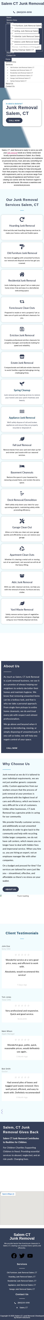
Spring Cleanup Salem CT (23, 50)
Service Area (12, 20)
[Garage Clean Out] (22, 521)
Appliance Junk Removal (22, 418)
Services (10, 23)
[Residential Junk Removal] (22, 274)
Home (9, 17)
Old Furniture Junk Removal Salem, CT (26, 26)
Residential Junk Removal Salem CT (25, 37)
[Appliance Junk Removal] (22, 411)
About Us (10, 52)
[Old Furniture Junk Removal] (22, 246)
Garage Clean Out (22, 527)
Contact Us (11, 55)
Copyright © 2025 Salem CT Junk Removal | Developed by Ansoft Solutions (22, 1317)
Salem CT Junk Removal (22, 3)
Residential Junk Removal (22, 280)
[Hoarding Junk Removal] (22, 219)
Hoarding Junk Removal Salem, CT (24, 32)
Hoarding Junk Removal (22, 226)
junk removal (12, 153)
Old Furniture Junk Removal (22, 253)
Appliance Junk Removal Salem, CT (24, 43)
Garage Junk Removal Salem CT (26, 47)
